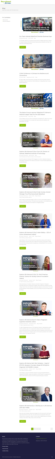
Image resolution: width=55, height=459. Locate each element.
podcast (26, 197)
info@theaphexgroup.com (41, 438)
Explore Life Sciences (27, 156)
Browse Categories (6, 21)
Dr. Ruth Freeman (22, 281)
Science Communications (36, 156)
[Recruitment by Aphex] (6, 3)
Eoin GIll (21, 156)
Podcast (39, 195)
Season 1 (32, 325)
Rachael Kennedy (24, 38)
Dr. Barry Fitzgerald (23, 325)
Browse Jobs (5, 19)
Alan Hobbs (21, 410)
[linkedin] (52, 457)
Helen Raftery (22, 237)
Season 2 (30, 197)
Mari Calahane (22, 370)
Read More (23, 47)
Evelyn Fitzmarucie (24, 155)
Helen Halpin (23, 77)
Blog (35, 38)
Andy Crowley (22, 197)
